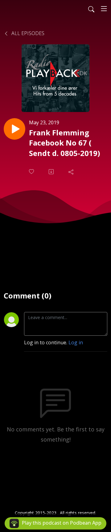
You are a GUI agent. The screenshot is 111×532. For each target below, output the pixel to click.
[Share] (71, 171)
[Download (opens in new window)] (52, 172)
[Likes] (32, 171)
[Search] (91, 8)
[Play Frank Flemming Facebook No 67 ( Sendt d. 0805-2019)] (14, 129)
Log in (75, 342)
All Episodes (27, 33)
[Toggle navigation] (104, 8)
